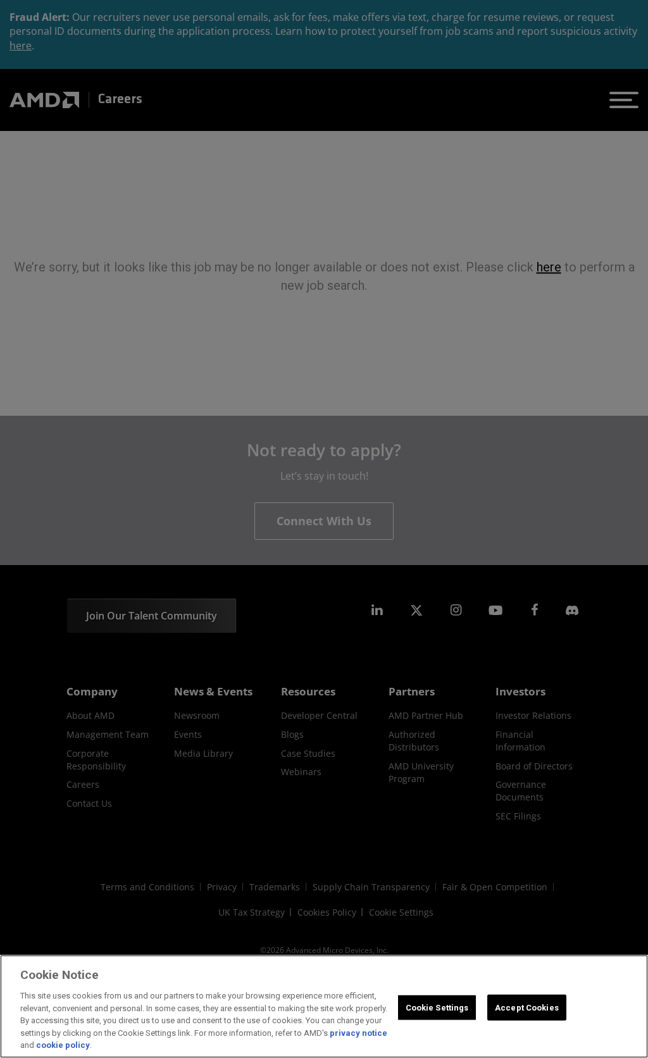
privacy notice (358, 1033)
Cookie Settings (437, 1007)
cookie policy (63, 1045)
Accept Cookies (527, 1007)
